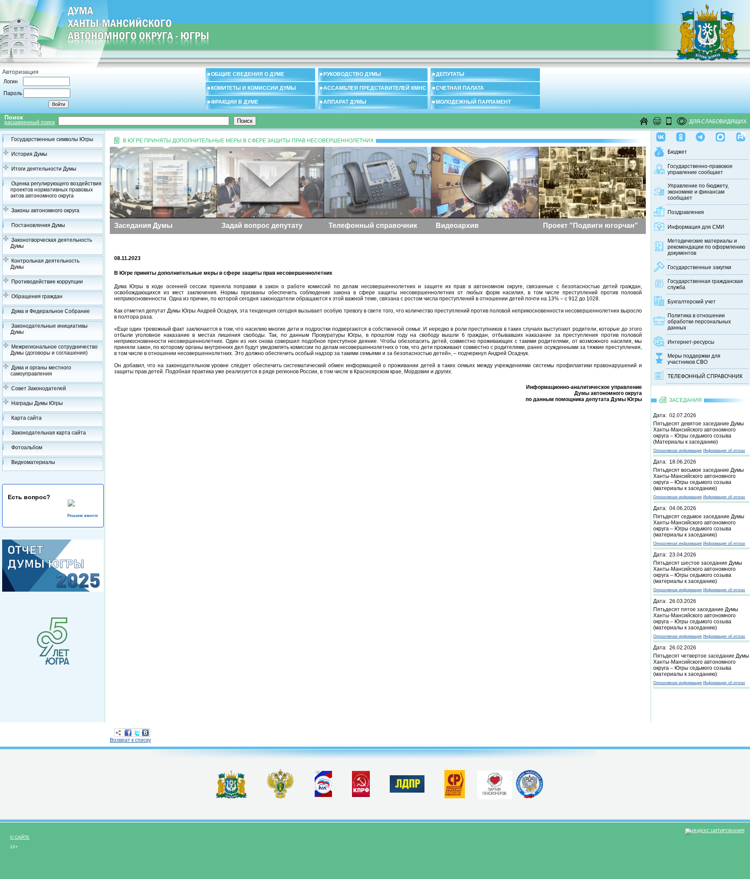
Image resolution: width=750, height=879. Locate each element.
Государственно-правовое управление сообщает (700, 169)
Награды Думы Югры (37, 403)
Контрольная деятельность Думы (44, 264)
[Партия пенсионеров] (494, 783)
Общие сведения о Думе (247, 74)
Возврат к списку (130, 740)
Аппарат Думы (344, 102)
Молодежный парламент (473, 102)
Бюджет (677, 152)
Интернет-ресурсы (691, 342)
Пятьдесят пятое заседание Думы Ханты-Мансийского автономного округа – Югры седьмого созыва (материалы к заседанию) (695, 618)
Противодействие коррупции (47, 282)
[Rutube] (740, 135)
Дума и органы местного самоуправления (40, 371)
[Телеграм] (700, 135)
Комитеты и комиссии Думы (253, 88)
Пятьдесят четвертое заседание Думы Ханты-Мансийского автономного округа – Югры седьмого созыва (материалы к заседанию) (701, 665)
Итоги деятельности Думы (43, 169)
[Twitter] (136, 732)
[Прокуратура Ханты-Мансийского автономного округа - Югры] (280, 797)
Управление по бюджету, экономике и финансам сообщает (698, 192)
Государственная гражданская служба (705, 284)
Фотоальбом (26, 447)
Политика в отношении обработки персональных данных (699, 322)
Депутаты (450, 74)
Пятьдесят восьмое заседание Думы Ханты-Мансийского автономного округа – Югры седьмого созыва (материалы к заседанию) (698, 479)
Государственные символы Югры (52, 139)
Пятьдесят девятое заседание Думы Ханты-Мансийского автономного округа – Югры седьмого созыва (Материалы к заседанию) (698, 433)
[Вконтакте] (660, 135)
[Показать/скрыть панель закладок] (118, 732)
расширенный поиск (29, 122)
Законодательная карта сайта (48, 433)
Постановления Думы (38, 225)
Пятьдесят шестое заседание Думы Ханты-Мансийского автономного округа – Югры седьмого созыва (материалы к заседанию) (697, 572)
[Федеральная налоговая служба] (529, 796)
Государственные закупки (699, 267)
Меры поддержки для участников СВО (694, 359)
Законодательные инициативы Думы (49, 329)
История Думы (29, 154)
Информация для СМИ (696, 227)
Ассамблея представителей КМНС (374, 88)
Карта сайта (26, 418)
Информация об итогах (724, 450)
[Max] (720, 135)
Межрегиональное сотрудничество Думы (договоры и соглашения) (54, 350)
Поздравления (686, 212)
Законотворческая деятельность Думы (51, 243)
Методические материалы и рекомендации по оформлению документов (706, 247)
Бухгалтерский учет (692, 302)
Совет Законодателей (38, 388)
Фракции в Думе (234, 102)
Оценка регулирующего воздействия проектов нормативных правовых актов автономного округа (56, 190)
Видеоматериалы (33, 462)
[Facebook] (128, 732)
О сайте (20, 837)
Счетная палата (460, 88)
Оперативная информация (677, 450)
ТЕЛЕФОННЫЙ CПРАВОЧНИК (705, 376)
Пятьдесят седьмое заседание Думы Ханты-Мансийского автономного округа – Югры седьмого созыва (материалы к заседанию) (698, 526)
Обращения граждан (36, 296)
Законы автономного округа (45, 210)
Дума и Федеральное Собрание (50, 311)
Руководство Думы (352, 74)
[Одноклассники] (680, 135)
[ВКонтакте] (145, 732)
